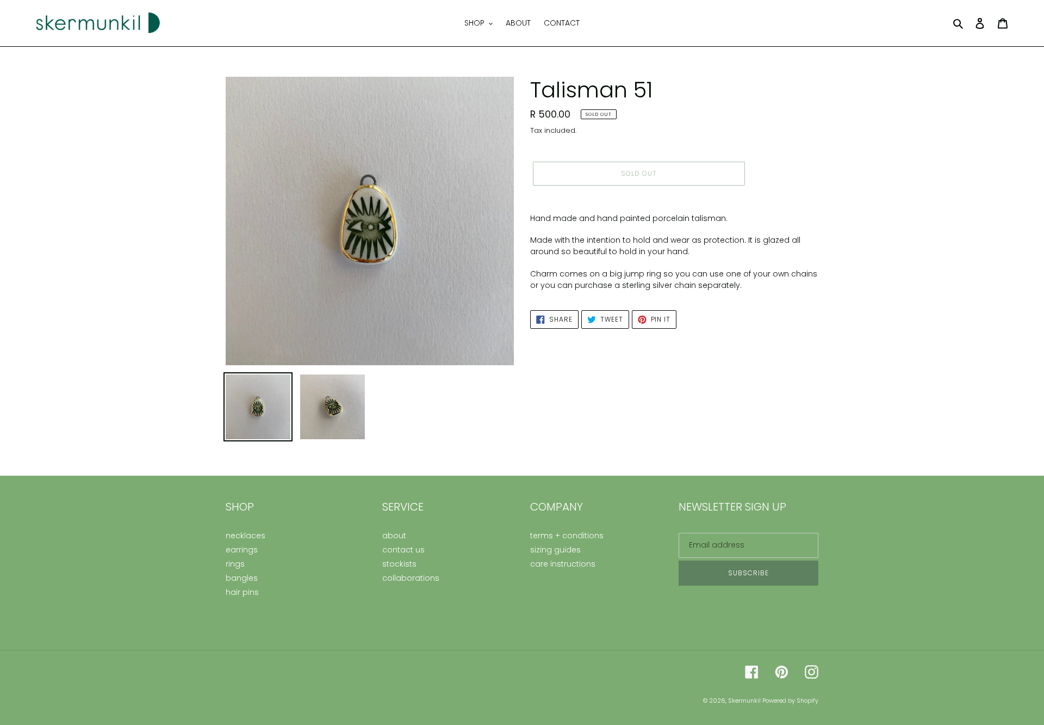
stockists (399, 563)
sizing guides (555, 549)
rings (235, 563)
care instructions (562, 563)
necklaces (245, 535)
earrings (242, 549)
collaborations (410, 578)
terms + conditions (567, 535)
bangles (242, 578)
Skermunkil (745, 700)
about (394, 535)
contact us (403, 549)
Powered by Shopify (790, 700)
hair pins (242, 592)
